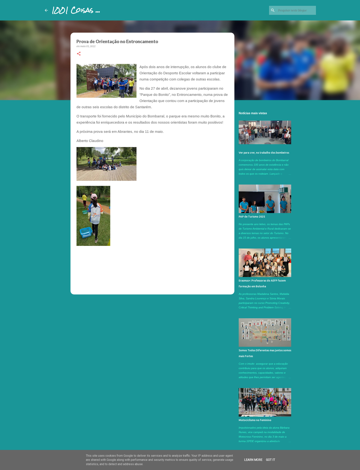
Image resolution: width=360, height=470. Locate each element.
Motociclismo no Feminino (255, 420)
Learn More (253, 460)
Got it (270, 460)
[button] (78, 53)
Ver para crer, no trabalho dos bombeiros (264, 152)
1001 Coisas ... (76, 10)
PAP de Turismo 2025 (252, 216)
